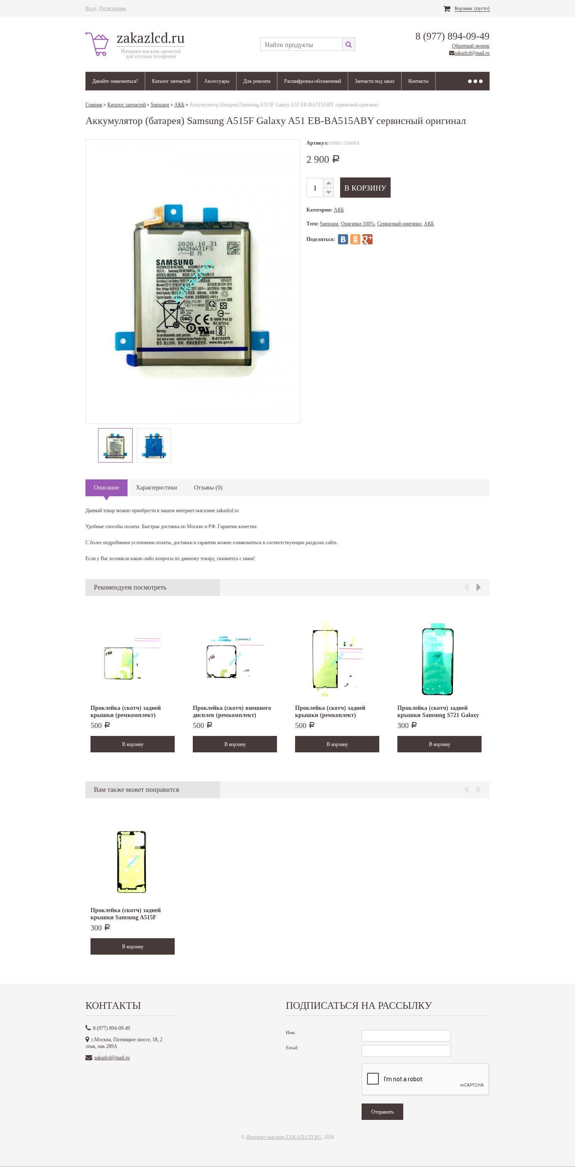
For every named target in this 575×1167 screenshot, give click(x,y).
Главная (93, 105)
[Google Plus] (367, 239)
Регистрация (113, 8)
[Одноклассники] (355, 239)
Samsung (160, 105)
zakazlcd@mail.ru (472, 53)
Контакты (418, 81)
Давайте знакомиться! (115, 81)
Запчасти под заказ (374, 81)
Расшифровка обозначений (312, 81)
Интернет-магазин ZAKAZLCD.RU (284, 1137)
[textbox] (301, 44)
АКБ (179, 105)
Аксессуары (216, 81)
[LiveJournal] (380, 239)
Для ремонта (256, 81)
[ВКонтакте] (343, 239)
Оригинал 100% (358, 224)
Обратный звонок (471, 46)
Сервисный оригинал (399, 224)
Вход (90, 8)
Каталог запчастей (171, 81)
